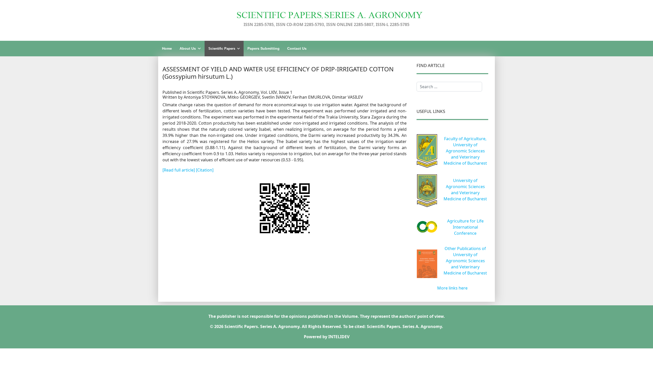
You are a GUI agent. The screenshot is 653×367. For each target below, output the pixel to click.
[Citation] (205, 170)
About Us (188, 48)
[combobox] (449, 86)
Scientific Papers (221, 48)
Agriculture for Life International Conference (465, 227)
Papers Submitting (263, 48)
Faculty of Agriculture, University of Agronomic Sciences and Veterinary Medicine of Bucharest (465, 151)
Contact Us (297, 48)
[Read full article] (179, 170)
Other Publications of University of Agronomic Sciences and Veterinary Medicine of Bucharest (465, 261)
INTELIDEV (338, 336)
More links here (452, 288)
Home (167, 48)
